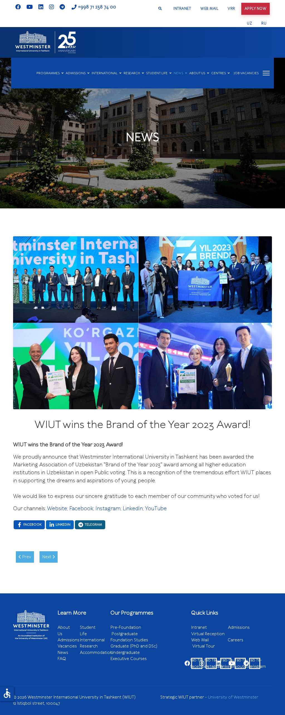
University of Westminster (233, 697)
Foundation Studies (138, 640)
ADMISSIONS (75, 73)
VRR (231, 8)
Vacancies (67, 646)
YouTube (156, 508)
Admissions (68, 640)
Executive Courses (128, 658)
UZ (249, 23)
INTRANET (182, 8)
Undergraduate (139, 652)
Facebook (81, 508)
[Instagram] (51, 7)
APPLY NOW (256, 8)
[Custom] (62, 7)
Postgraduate (125, 634)
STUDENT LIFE (157, 73)
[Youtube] (29, 7)
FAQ (62, 658)
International (92, 640)
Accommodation (96, 652)
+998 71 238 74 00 (97, 6)
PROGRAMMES (48, 73)
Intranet (209, 627)
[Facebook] (18, 7)
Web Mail (209, 640)
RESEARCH (132, 73)
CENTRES (218, 73)
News (63, 652)
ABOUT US (197, 73)
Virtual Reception (208, 634)
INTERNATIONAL (104, 73)
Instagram (108, 508)
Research (89, 646)
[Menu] (266, 73)
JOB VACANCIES (246, 73)
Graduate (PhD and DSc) (133, 646)
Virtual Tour (203, 646)
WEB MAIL (209, 8)
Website (57, 508)
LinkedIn (133, 508)
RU (263, 23)
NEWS (178, 73)
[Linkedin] (40, 7)
